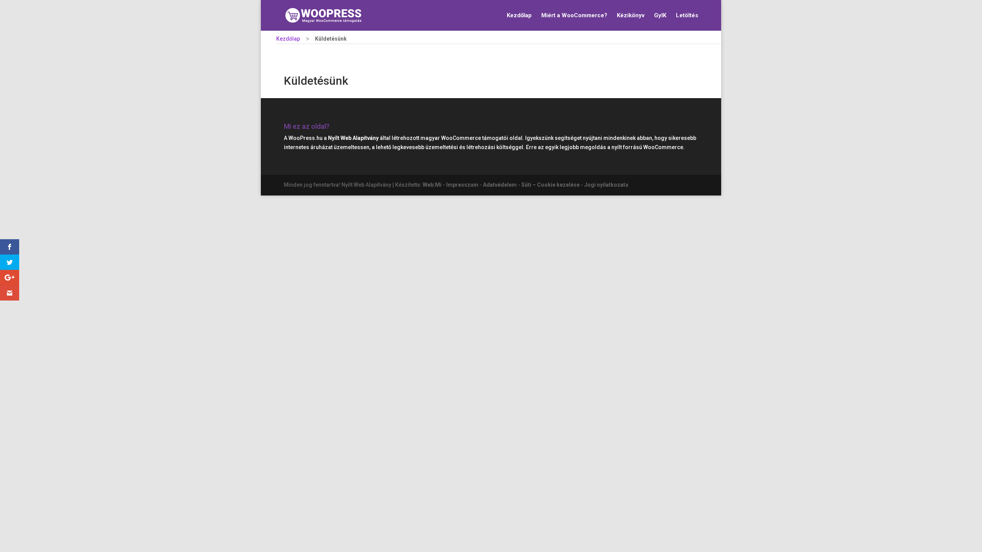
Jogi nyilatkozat (604, 185)
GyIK (660, 16)
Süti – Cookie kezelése (550, 185)
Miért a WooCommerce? (574, 16)
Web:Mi (432, 185)
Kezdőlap (519, 16)
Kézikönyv (630, 16)
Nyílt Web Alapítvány (353, 138)
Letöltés (687, 16)
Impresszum (462, 185)
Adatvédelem (500, 185)
